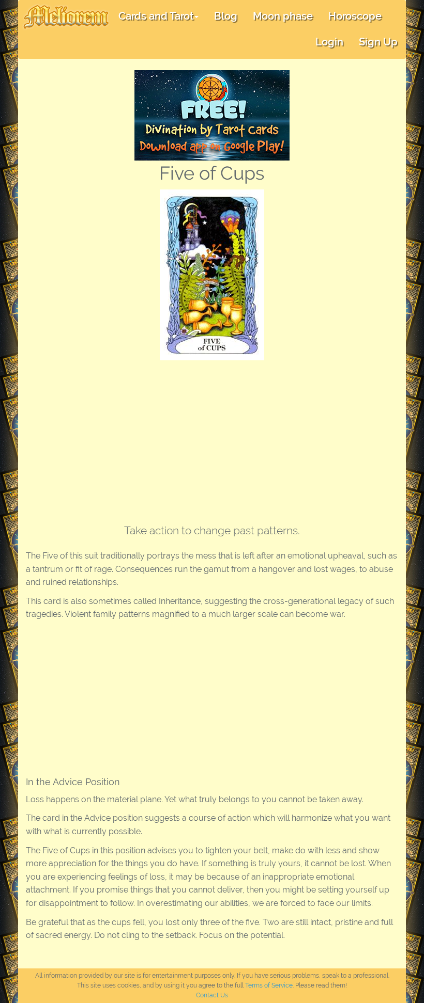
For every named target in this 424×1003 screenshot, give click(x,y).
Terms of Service (269, 985)
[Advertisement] (212, 437)
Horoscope (355, 16)
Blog (225, 16)
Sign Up (378, 42)
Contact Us (212, 995)
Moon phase (283, 16)
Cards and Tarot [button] (155, 16)
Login (329, 42)
